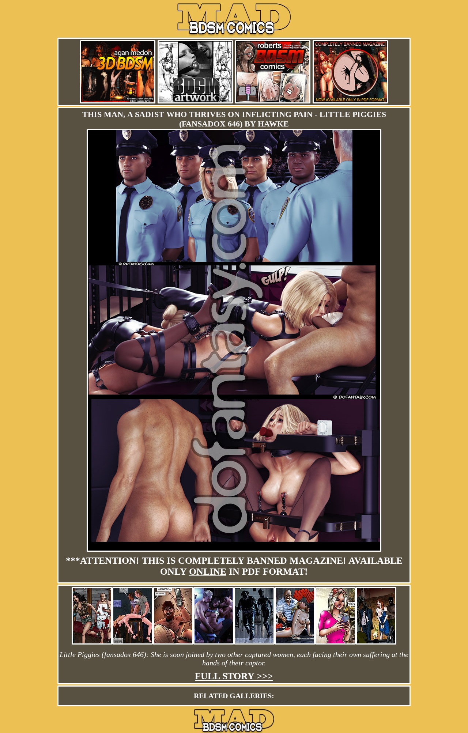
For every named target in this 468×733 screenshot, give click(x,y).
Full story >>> (234, 676)
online (207, 571)
